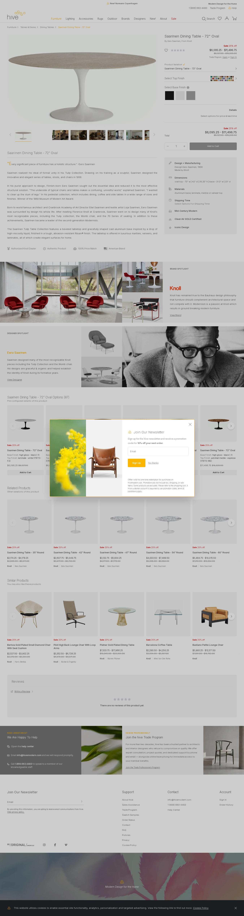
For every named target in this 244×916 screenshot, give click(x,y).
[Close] (190, 425)
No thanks (153, 463)
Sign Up (136, 462)
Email (133, 451)
